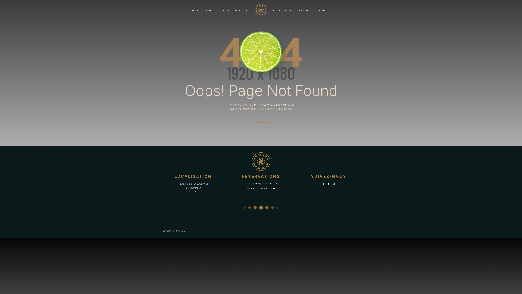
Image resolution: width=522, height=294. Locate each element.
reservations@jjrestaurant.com (261, 183)
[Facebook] (324, 184)
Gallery (224, 11)
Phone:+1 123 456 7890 (261, 188)
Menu (209, 11)
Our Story (242, 11)
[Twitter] (328, 184)
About (196, 11)
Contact (305, 11)
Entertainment (283, 11)
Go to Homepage (261, 122)
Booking (322, 11)
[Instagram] (333, 184)
